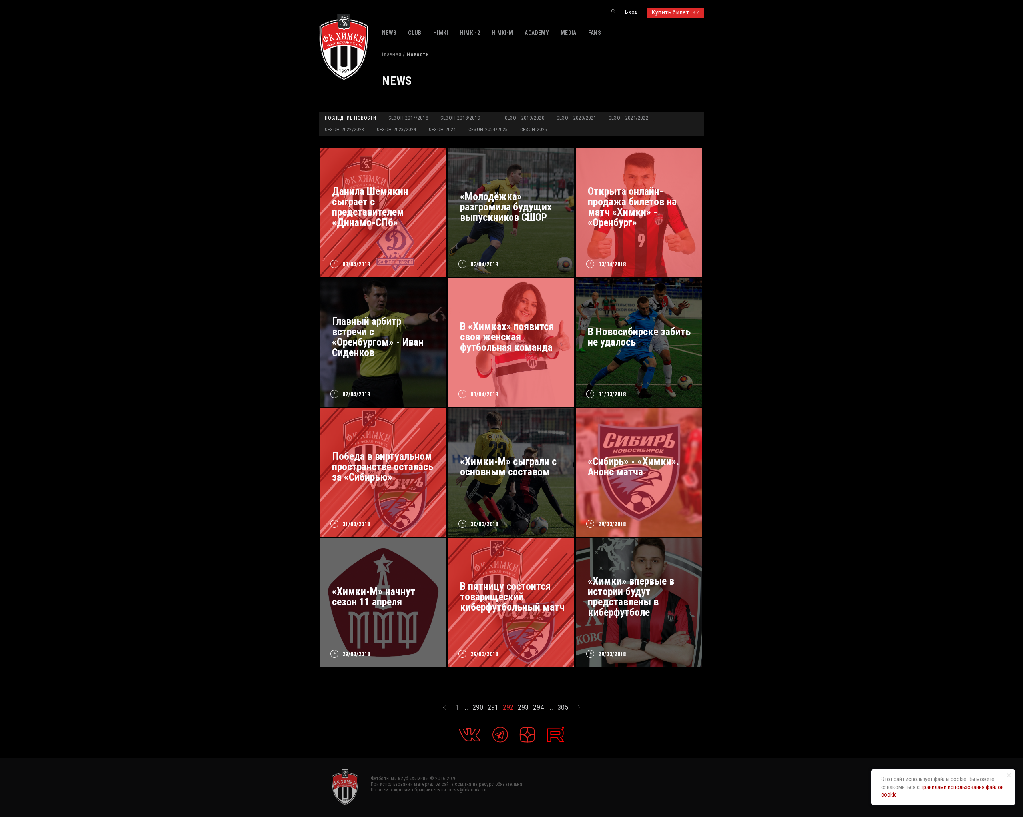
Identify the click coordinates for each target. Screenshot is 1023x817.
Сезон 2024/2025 (488, 129)
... (465, 707)
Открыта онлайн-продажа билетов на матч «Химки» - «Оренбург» (632, 206)
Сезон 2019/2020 (524, 118)
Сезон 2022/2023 (344, 129)
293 (523, 707)
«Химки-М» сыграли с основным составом (508, 466)
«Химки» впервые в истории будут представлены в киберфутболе (631, 596)
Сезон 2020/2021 (576, 118)
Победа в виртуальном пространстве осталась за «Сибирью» (382, 466)
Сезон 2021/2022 (628, 118)
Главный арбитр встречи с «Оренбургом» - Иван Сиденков (378, 336)
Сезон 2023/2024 (396, 129)
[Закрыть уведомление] (1009, 775)
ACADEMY (537, 33)
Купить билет (670, 12)
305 (562, 707)
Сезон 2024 (442, 129)
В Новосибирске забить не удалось (639, 337)
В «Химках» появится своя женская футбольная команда (507, 336)
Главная (391, 54)
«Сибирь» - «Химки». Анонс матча (633, 466)
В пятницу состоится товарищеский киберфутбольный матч (512, 596)
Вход (631, 12)
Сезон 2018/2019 (460, 118)
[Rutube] (555, 734)
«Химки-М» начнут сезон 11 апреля (373, 596)
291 (493, 707)
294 (538, 707)
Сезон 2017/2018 (408, 118)
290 (477, 707)
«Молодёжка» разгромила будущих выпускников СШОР (506, 206)
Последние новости (350, 118)
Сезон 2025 (533, 129)
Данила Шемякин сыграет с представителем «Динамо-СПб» (370, 206)
